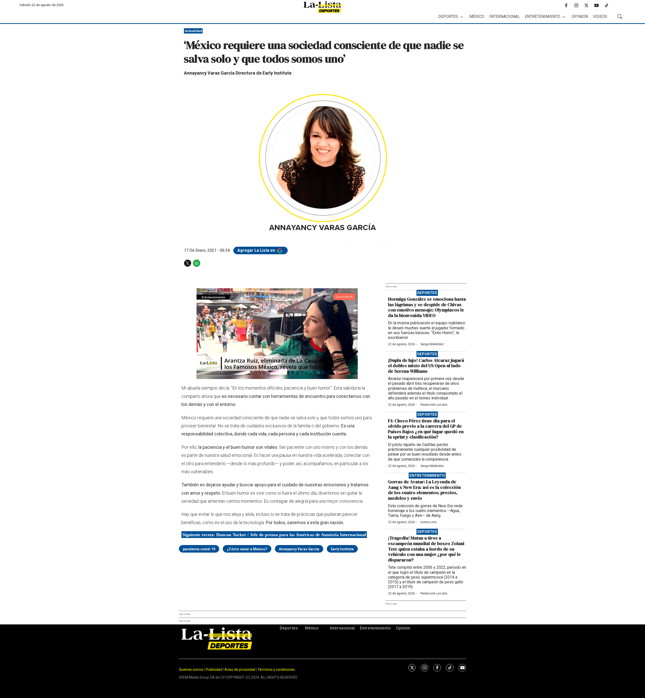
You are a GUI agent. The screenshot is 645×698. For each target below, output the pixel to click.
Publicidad (214, 670)
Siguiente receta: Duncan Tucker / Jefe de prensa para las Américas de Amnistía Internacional (274, 534)
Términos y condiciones (276, 670)
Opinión (580, 16)
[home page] (322, 7)
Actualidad (193, 31)
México (476, 16)
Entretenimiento (542, 16)
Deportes (448, 16)
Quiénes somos (191, 670)
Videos (600, 16)
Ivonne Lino (428, 522)
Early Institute (342, 549)
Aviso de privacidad (239, 670)
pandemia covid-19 (199, 549)
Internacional (504, 16)
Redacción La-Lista (434, 404)
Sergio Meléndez (432, 344)
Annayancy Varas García (299, 549)
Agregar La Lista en (256, 250)
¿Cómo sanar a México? (247, 549)
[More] (461, 17)
